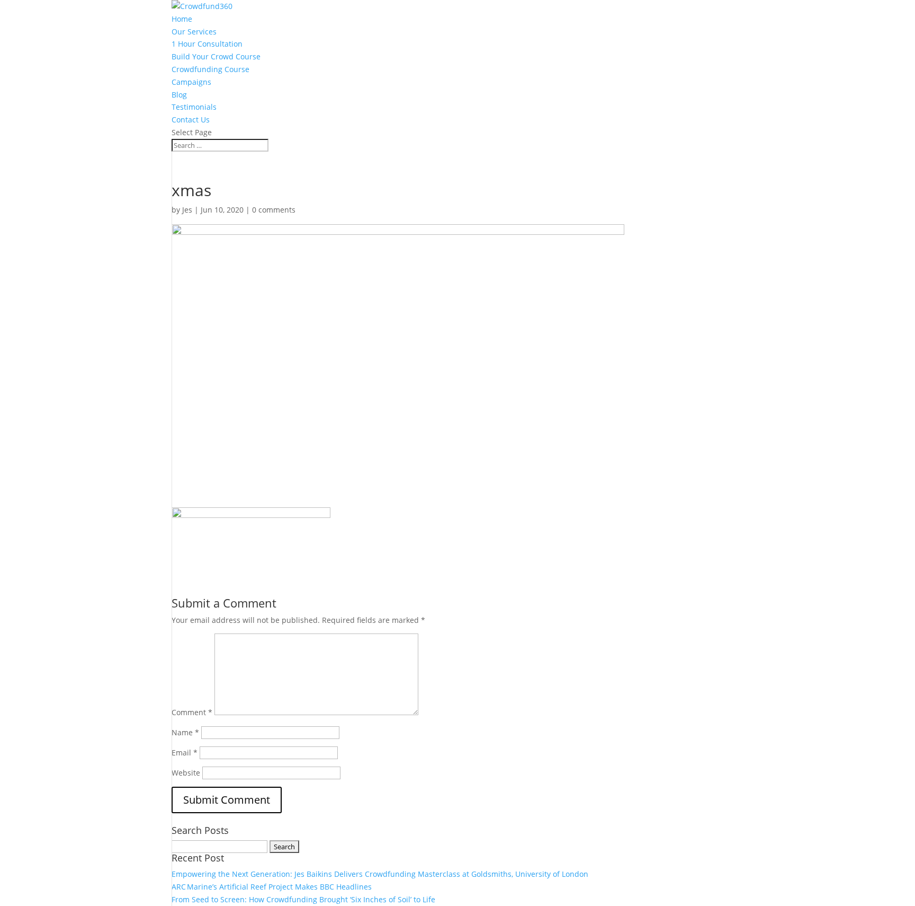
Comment (192, 712)
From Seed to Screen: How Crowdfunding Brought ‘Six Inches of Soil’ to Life (303, 899)
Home (182, 19)
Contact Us (191, 120)
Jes (187, 210)
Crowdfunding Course (210, 69)
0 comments (273, 210)
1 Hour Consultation (207, 44)
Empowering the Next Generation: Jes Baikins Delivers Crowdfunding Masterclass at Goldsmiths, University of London (380, 874)
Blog (179, 95)
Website (186, 773)
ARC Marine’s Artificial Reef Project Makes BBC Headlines (272, 887)
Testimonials (194, 107)
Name (185, 732)
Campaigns (191, 82)
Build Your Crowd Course (216, 56)
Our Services (194, 32)
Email (185, 752)
